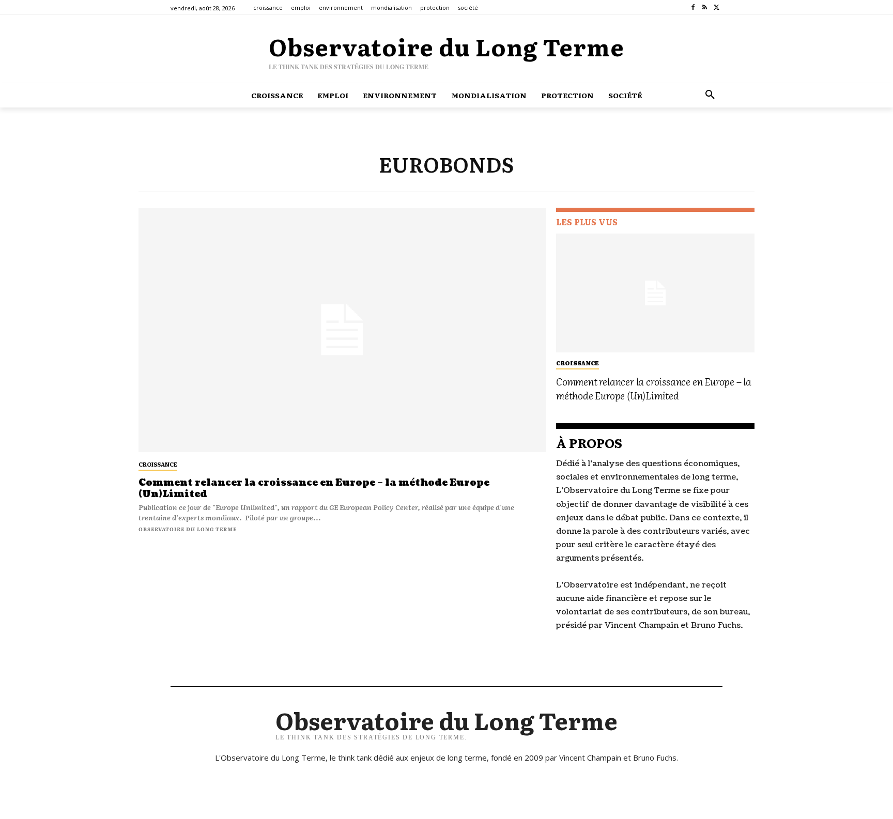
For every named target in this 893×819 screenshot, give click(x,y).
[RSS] (705, 7)
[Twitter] (716, 7)
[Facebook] (693, 7)
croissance (157, 464)
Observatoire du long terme (187, 529)
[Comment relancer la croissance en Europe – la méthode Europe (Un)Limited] (342, 330)
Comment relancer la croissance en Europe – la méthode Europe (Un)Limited (313, 488)
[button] (710, 95)
